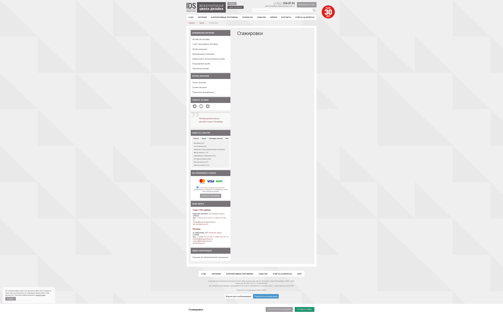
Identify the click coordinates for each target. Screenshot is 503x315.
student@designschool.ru (203, 239)
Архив (204, 138)
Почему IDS (247, 17)
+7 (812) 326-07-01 (204, 218)
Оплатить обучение (211, 196)
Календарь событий (216, 138)
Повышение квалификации (203, 92)
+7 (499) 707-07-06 (204, 237)
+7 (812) (284, 3)
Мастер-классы (201, 162)
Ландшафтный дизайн (201, 63)
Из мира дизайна (202, 159)
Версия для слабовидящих (238, 296)
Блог (299, 274)
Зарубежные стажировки (205, 156)
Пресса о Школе (201, 165)
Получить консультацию (279, 309)
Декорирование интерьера (203, 54)
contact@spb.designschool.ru (204, 222)
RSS (227, 138)
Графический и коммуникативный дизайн (208, 59)
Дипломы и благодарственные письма (209, 149)
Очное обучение (199, 82)
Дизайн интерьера (199, 49)
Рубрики (196, 138)
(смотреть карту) (217, 213)
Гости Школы (200, 146)
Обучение (202, 17)
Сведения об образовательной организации (210, 257)
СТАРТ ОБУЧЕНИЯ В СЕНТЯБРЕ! (205, 44)
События (261, 17)
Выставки (199, 143)
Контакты (286, 17)
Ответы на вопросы (305, 17)
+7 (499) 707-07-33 (220, 237)
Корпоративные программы (224, 17)
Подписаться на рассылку (265, 296)
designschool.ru (199, 243)
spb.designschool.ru (200, 224)
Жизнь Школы (201, 153)
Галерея (273, 17)
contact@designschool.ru (202, 241)
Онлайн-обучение (199, 87)
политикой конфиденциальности (212, 188)
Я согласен (10, 299)
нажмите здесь (40, 295)
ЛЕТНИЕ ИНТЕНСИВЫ (201, 39)
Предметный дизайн (200, 68)
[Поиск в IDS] (314, 10)
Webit (264, 290)
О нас (191, 17)
